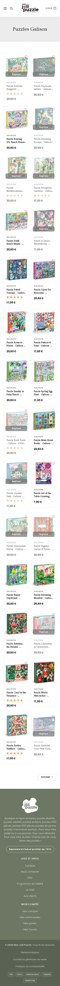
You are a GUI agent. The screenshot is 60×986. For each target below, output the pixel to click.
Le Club (30, 889)
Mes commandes (30, 917)
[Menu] (5, 8)
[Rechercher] (11, 8)
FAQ (30, 877)
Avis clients (30, 896)
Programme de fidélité (30, 883)
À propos (30, 865)
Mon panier (30, 923)
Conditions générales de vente (30, 959)
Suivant (45, 777)
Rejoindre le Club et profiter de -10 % (30, 849)
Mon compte (30, 911)
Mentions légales (30, 952)
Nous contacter (30, 871)
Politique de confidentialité (30, 966)
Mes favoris (30, 929)
